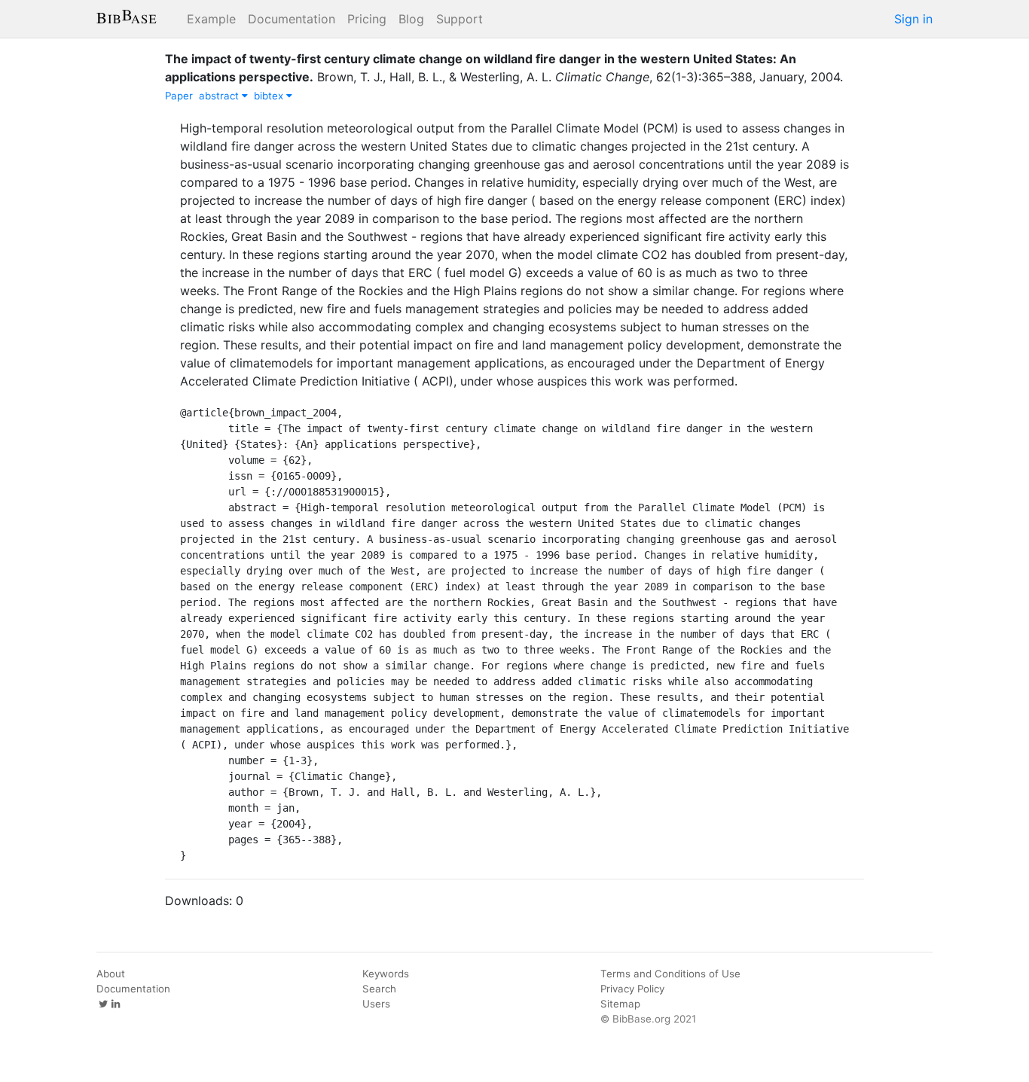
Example (211, 18)
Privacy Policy (632, 989)
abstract (220, 96)
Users (376, 1004)
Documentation (291, 18)
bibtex (270, 96)
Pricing (366, 18)
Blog (411, 18)
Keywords (385, 974)
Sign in (913, 18)
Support (459, 18)
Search (379, 989)
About (110, 974)
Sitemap (620, 1004)
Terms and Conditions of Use (670, 974)
